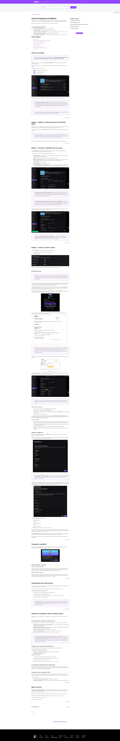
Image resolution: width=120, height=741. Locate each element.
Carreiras (41, 737)
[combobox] (59, 7)
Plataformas (61, 735)
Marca (52, 735)
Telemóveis (84, 735)
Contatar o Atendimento (59, 721)
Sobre (41, 735)
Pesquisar (73, 7)
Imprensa (47, 737)
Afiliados (77, 737)
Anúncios (72, 735)
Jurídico (83, 737)
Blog (46, 735)
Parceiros (77, 735)
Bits (65, 735)
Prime (60, 737)
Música (71, 737)
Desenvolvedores (54, 737)
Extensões (66, 737)
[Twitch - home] (35, 736)
